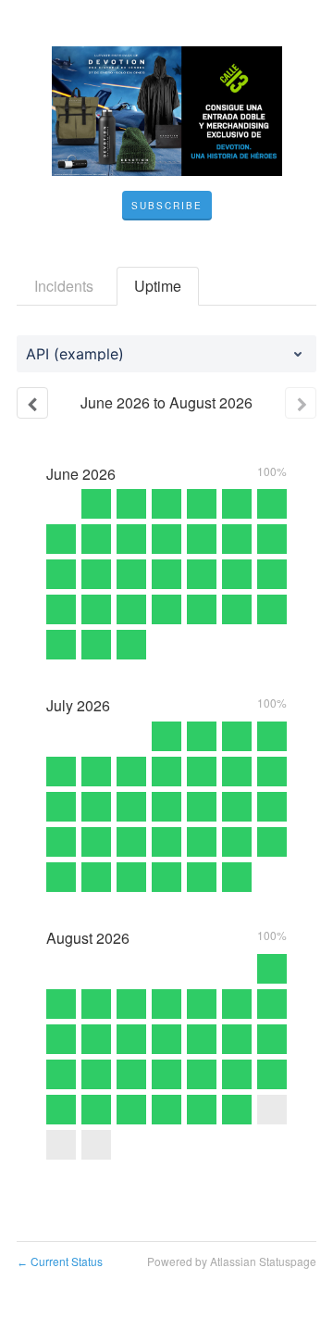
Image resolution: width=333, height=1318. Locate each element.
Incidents (63, 285)
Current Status (60, 1261)
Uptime (157, 285)
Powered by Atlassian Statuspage (231, 1261)
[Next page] (300, 403)
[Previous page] (32, 403)
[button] (167, 205)
